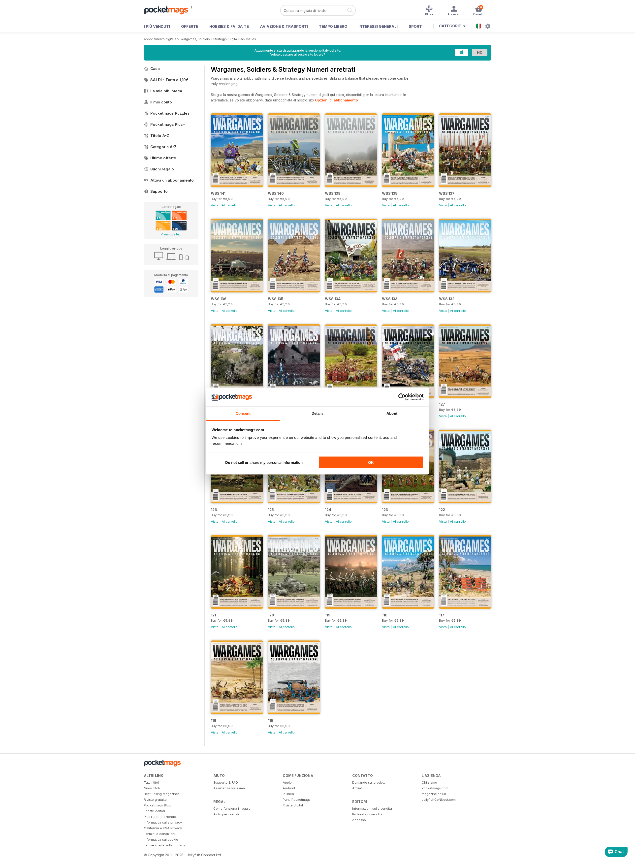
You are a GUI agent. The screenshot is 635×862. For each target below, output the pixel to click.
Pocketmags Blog (157, 805)
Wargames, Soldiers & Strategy (203, 39)
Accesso (359, 820)
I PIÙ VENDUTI (157, 26)
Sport (415, 26)
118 (384, 615)
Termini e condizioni (159, 834)
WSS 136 (218, 299)
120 (271, 615)
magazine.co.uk (434, 794)
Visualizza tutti (171, 234)
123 (385, 510)
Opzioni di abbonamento (336, 100)
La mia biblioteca (166, 91)
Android (289, 788)
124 (328, 510)
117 (441, 615)
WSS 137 (446, 193)
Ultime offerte (163, 158)
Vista (215, 205)
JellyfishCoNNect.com (439, 799)
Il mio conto (161, 102)
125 (271, 510)
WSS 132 (446, 299)
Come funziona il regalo (232, 808)
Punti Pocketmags (297, 799)
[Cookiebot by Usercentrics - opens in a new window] (402, 397)
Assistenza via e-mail (229, 788)
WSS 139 (333, 193)
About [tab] (391, 413)
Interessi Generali (378, 26)
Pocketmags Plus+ (167, 124)
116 (213, 720)
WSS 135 (275, 299)
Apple (287, 782)
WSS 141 (218, 193)
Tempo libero (333, 26)
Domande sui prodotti (368, 782)
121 (213, 615)
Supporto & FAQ (225, 782)
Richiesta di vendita (367, 814)
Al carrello (230, 205)
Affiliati (357, 788)
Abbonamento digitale (160, 39)
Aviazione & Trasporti (284, 26)
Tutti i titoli (151, 782)
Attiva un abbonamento (172, 180)
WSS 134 (333, 299)
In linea (288, 794)
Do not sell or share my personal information (264, 462)
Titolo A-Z (159, 135)
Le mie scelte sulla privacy (164, 845)
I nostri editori (154, 811)
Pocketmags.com (435, 788)
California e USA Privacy (163, 828)
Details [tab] (318, 413)
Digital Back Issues (242, 39)
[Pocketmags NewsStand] (168, 10)
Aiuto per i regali (226, 814)
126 (214, 510)
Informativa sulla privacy (163, 822)
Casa (155, 68)
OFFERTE (189, 26)
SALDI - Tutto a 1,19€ (169, 79)
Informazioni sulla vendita (372, 808)
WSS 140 (276, 193)
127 (442, 404)
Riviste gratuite (155, 799)
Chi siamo (429, 782)
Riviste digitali (293, 805)
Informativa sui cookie (161, 839)
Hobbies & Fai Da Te (229, 26)
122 (442, 510)
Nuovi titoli (152, 788)
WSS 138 (390, 193)
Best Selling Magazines (162, 794)
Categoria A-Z (163, 146)
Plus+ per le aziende (160, 817)
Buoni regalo (162, 169)
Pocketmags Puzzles (170, 113)
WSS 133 (389, 299)
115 (270, 720)
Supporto (159, 191)
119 (327, 615)
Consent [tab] (243, 413)
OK (371, 462)
